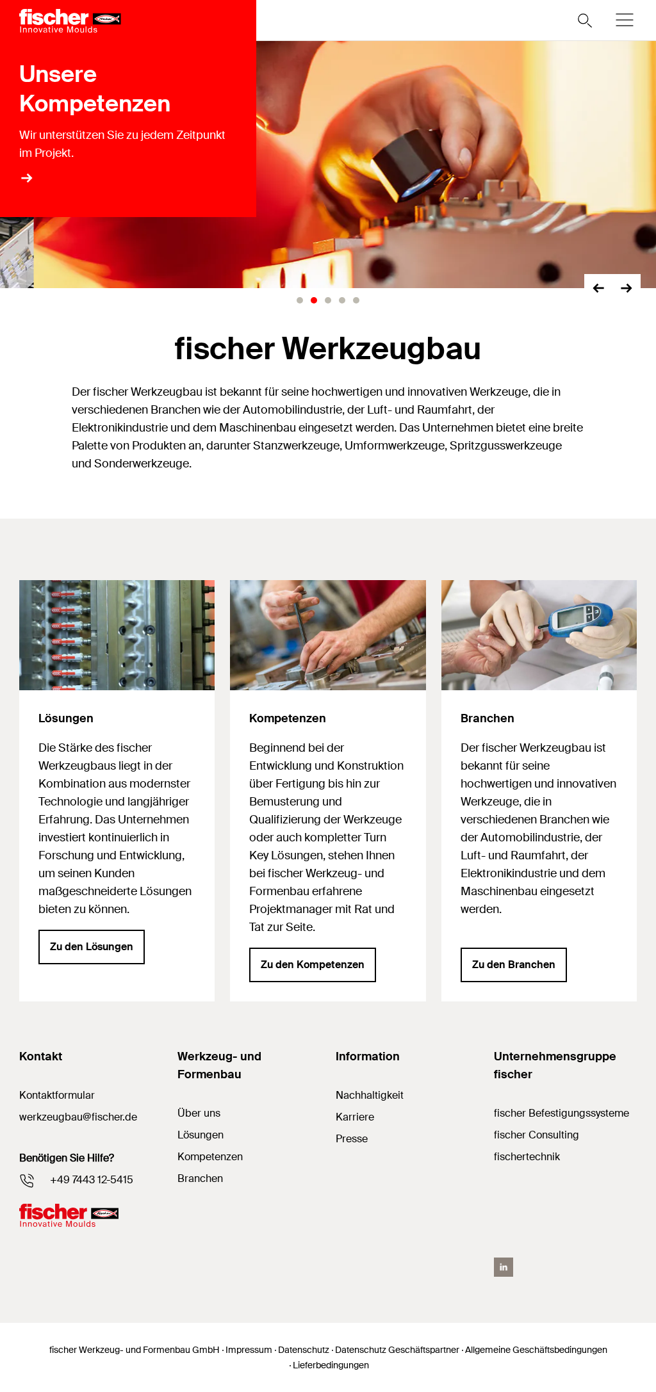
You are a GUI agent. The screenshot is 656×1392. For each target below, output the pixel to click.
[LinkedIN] (503, 1267)
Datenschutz (303, 1350)
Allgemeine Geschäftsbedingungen (536, 1350)
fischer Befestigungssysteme (561, 1113)
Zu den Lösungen (91, 946)
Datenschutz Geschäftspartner (397, 1350)
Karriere (355, 1117)
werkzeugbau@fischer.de (78, 1117)
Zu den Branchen (513, 964)
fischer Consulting (536, 1135)
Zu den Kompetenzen (313, 964)
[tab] (300, 300)
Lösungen (200, 1135)
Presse (352, 1138)
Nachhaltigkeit (370, 1095)
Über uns (198, 1113)
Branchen (200, 1178)
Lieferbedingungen (331, 1365)
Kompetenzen (210, 1156)
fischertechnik (527, 1156)
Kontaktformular (57, 1095)
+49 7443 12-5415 (91, 1179)
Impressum (249, 1350)
